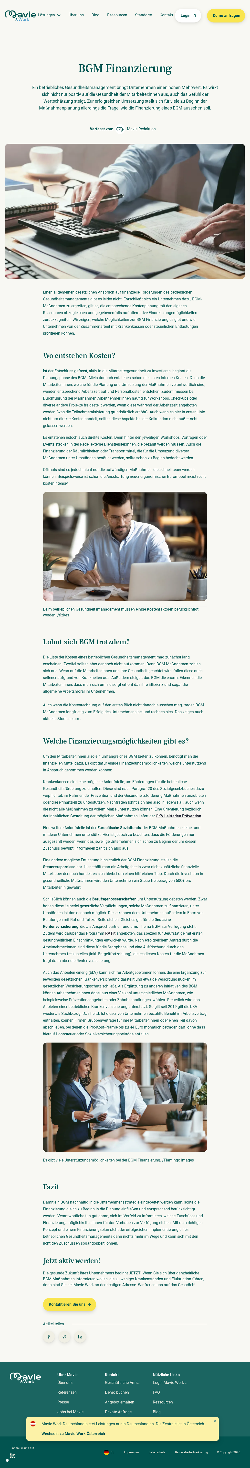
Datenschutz (157, 1452)
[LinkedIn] (13, 1455)
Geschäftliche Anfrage (124, 1382)
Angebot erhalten (119, 1402)
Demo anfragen (226, 15)
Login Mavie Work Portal (174, 1382)
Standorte (143, 15)
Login (185, 15)
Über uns (76, 15)
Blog (95, 15)
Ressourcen (117, 15)
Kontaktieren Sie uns (67, 1304)
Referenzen (67, 1392)
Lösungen (46, 15)
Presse (63, 1402)
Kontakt (166, 15)
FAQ (156, 1392)
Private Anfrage (118, 1412)
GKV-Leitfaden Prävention (178, 816)
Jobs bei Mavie (70, 1412)
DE (112, 1452)
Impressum (131, 1452)
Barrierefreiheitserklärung (191, 1452)
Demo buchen (117, 1392)
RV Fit (110, 933)
